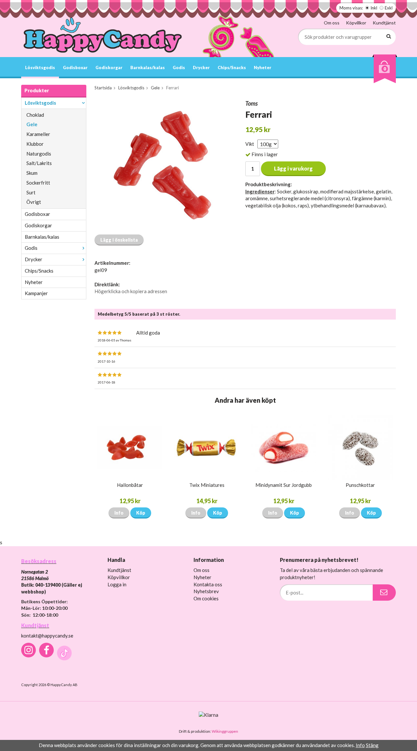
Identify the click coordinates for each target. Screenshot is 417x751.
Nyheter (262, 67)
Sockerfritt (38, 183)
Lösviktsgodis (40, 67)
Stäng (372, 745)
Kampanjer (36, 293)
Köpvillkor (356, 22)
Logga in (117, 584)
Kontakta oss (208, 584)
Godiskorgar (108, 67)
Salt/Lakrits (39, 163)
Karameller (38, 134)
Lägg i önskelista (119, 240)
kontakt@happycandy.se (47, 635)
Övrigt (33, 202)
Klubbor (35, 144)
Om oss (331, 22)
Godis (179, 67)
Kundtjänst (384, 22)
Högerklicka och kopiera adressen (130, 291)
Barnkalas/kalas (147, 67)
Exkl (389, 7)
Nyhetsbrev (206, 591)
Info (118, 513)
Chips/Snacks (232, 67)
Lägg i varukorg (293, 168)
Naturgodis (38, 154)
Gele (31, 124)
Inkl (373, 7)
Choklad (35, 115)
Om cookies (206, 598)
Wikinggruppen (225, 731)
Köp (140, 513)
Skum (31, 173)
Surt (31, 192)
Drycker (201, 67)
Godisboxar (75, 67)
